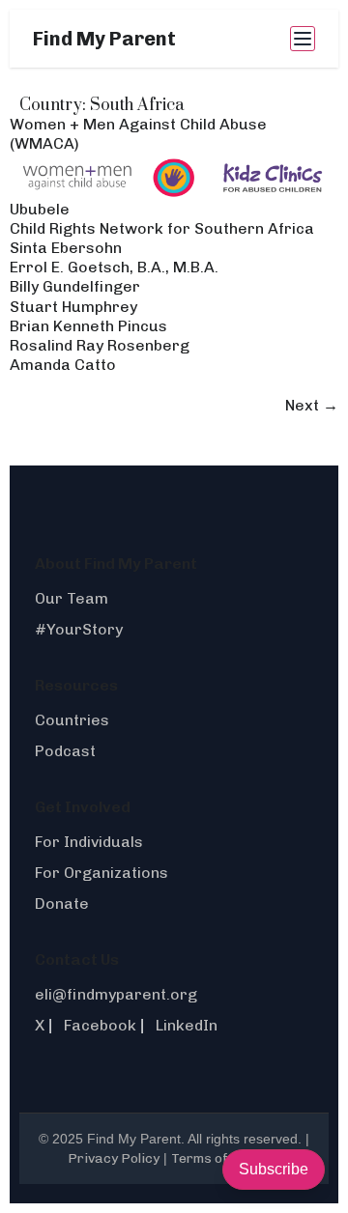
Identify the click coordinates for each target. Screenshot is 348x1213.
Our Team (71, 598)
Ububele (40, 209)
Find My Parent (104, 38)
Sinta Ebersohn (66, 248)
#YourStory (79, 629)
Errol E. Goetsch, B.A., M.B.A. (114, 267)
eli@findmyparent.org (116, 994)
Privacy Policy (114, 1158)
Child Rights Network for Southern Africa (162, 228)
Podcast (65, 751)
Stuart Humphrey (73, 306)
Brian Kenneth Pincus (88, 326)
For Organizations (101, 872)
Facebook (100, 1025)
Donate (62, 903)
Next (311, 405)
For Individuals (89, 841)
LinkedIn (187, 1025)
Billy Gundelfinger (75, 286)
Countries (72, 720)
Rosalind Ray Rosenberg (99, 345)
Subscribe (273, 1169)
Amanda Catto (63, 364)
